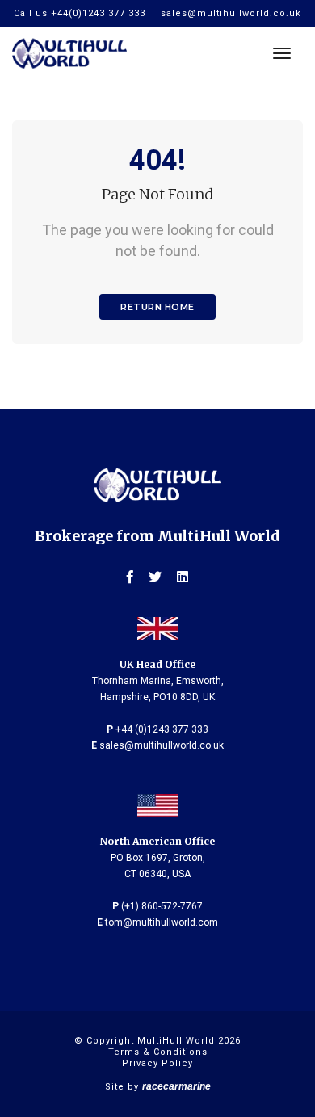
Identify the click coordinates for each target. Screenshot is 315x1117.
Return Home (157, 307)
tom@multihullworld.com (161, 922)
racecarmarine (176, 1086)
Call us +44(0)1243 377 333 (79, 13)
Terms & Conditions (158, 1052)
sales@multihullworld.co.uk (231, 13)
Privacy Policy (157, 1063)
